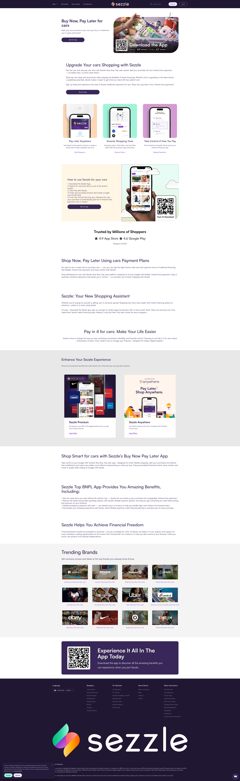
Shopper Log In (91, 701)
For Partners (116, 692)
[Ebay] (75, 617)
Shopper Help (91, 698)
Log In (183, 4)
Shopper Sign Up (92, 710)
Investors (140, 695)
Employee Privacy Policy (171, 704)
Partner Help (116, 707)
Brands (89, 704)
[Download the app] (120, 657)
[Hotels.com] (75, 572)
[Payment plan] (160, 121)
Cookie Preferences (57, 764)
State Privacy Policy (169, 698)
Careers (140, 698)
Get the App (64, 4)
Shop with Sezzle (91, 695)
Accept (8, 775)
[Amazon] (105, 572)
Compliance (167, 713)
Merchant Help (117, 698)
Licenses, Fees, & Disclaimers (172, 716)
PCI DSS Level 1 (168, 689)
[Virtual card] (80, 121)
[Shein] (165, 617)
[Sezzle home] (120, 4)
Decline (17, 775)
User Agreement (168, 692)
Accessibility (167, 710)
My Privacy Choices (169, 701)
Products (89, 707)
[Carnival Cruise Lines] (165, 595)
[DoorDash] (105, 595)
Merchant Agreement (170, 707)
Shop (54, 4)
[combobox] (159, 4)
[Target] (135, 617)
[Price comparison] (120, 121)
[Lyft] (75, 595)
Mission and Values (143, 689)
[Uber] (135, 595)
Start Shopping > (80, 152)
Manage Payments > (160, 152)
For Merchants (88, 4)
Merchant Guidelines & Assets (121, 695)
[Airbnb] (165, 572)
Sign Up (173, 4)
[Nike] (105, 617)
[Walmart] (135, 572)
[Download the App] (146, 32)
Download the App (92, 692)
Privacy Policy (168, 695)
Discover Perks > (120, 152)
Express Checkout (118, 704)
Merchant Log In (117, 701)
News (139, 692)
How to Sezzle (76, 4)
